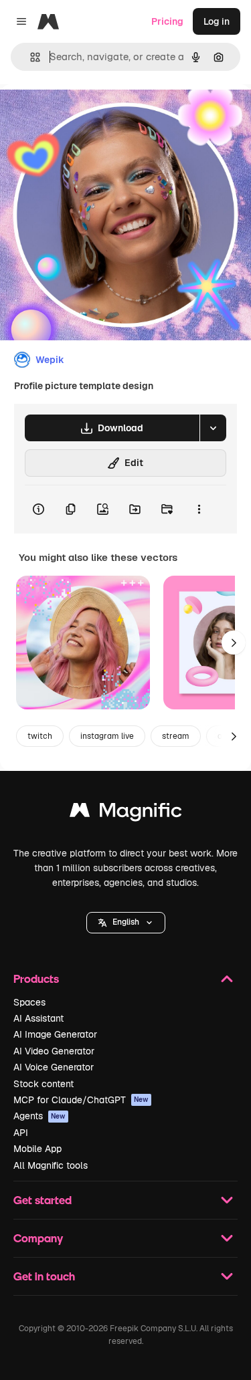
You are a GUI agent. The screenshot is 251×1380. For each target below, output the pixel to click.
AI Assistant (38, 1018)
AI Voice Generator (53, 1067)
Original (85, 114)
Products (36, 978)
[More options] (198, 509)
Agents (39, 1116)
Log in (216, 21)
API (20, 1133)
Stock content (43, 1084)
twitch (39, 736)
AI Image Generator (55, 1034)
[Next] (234, 642)
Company (38, 1238)
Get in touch (44, 1276)
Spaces (29, 1002)
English (125, 922)
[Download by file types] (212, 428)
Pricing (167, 21)
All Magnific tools (50, 1165)
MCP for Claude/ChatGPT (81, 1100)
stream (175, 736)
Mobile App (37, 1149)
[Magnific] (126, 813)
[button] (125, 922)
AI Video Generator (53, 1051)
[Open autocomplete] (29, 57)
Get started (42, 1200)
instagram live (107, 736)
